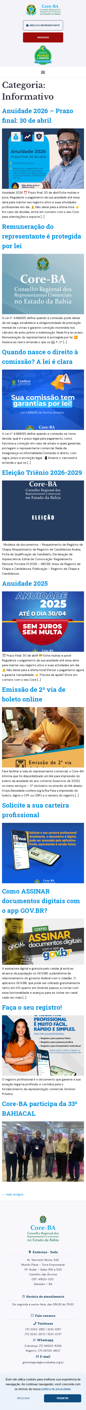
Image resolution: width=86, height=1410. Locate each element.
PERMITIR (62, 1398)
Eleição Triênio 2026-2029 (42, 472)
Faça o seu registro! (32, 1007)
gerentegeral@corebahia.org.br (43, 1362)
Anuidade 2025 (25, 583)
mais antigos (12, 1194)
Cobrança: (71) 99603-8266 (43, 1346)
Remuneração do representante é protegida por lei (41, 236)
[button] (43, 72)
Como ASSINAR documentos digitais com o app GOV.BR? (41, 901)
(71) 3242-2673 (35, 1334)
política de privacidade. (56, 1389)
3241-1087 (54, 1329)
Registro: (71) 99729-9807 (43, 1350)
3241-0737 (54, 1334)
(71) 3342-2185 (35, 1329)
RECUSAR (23, 1398)
